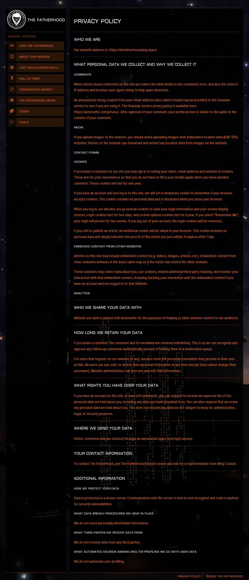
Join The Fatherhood (36, 46)
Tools (24, 122)
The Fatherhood (45, 20)
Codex (24, 111)
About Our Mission (34, 57)
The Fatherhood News (37, 100)
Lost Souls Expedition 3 (38, 68)
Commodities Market (36, 89)
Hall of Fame (29, 78)
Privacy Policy (189, 576)
